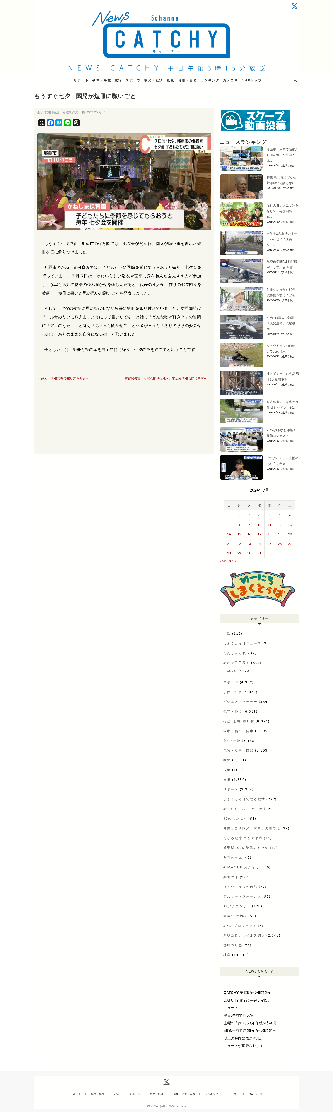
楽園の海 (231, 877)
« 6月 (223, 561)
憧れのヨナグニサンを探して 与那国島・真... (282, 211)
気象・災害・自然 (182, 80)
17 (259, 534)
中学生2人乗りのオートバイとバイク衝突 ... (282, 239)
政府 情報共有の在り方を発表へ (63, 378)
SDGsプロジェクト (240, 925)
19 (280, 534)
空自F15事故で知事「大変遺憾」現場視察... (281, 323)
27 (290, 543)
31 (259, 553)
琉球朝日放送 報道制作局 (59, 112)
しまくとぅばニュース (242, 643)
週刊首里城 (232, 857)
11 (269, 524)
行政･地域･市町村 (238, 721)
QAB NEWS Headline (57, 77)
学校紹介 (234, 671)
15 (239, 534)
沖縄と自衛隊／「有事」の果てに (251, 828)
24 (259, 543)
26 (280, 543)
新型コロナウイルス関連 (244, 935)
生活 (227, 633)
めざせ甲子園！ (236, 663)
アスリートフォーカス (242, 896)
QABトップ (252, 80)
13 (290, 524)
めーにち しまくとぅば (243, 809)
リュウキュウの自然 (240, 887)
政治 (118, 80)
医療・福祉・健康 (238, 731)
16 (249, 534)
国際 (227, 779)
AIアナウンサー (237, 906)
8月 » (232, 561)
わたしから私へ (236, 653)
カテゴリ (230, 80)
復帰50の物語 (235, 916)
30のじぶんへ (235, 818)
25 (269, 543)
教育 (227, 760)
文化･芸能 (232, 740)
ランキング (210, 80)
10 (259, 524)
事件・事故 (101, 80)
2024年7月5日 (95, 112)
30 (249, 553)
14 (229, 534)
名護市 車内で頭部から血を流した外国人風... (282, 154)
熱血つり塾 (232, 945)
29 (239, 553)
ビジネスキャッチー (240, 702)
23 (249, 543)
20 (290, 534)
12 (280, 524)
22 (239, 543)
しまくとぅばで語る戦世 (244, 799)
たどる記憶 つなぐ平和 (243, 838)
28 (229, 553)
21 (229, 543)
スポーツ (133, 80)
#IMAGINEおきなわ (241, 867)
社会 (227, 955)
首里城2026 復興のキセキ (246, 848)
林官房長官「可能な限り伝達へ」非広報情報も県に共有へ (168, 378)
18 (269, 534)
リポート (81, 80)
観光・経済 (153, 80)
